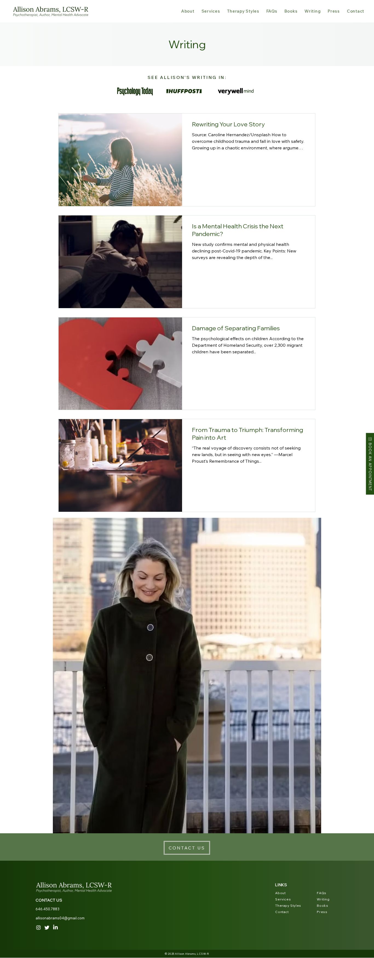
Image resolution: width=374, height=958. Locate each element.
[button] (370, 463)
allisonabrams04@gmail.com (60, 918)
